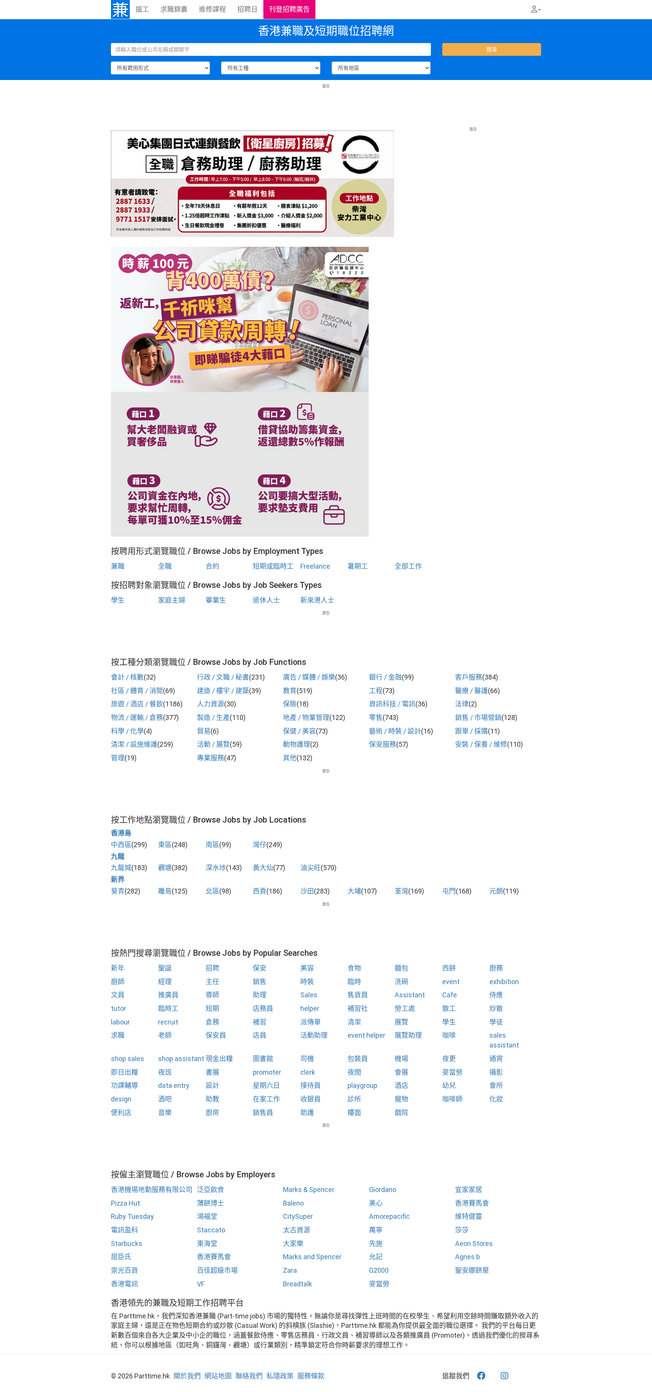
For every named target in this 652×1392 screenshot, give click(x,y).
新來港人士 (317, 600)
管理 (118, 758)
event (451, 982)
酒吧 (165, 1099)
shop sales (127, 1059)
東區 (165, 845)
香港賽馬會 (472, 1203)
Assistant (410, 995)
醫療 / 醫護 (471, 691)
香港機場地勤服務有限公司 (151, 1190)
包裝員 (358, 1059)
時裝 (307, 982)
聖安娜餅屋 (472, 1270)
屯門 (449, 891)
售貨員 (358, 995)
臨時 (354, 982)
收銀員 (310, 1099)
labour (120, 1022)
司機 (307, 1059)
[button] (536, 9)
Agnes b (467, 1257)
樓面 (354, 1113)
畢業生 (216, 600)
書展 (212, 1072)
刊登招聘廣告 (289, 9)
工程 (376, 691)
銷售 (259, 982)
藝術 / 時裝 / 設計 (395, 731)
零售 (376, 717)
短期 (212, 1008)
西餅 (449, 968)
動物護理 (296, 744)
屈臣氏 (121, 1257)
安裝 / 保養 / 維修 (481, 744)
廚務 (496, 968)
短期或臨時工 (273, 566)
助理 (259, 995)
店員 (259, 1035)
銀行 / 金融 (385, 677)
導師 (212, 995)
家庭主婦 (171, 600)
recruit (168, 1022)
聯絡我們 (249, 1376)
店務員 (263, 1008)
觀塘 (165, 868)
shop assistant (181, 1059)
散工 (449, 1008)
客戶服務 (468, 677)
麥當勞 (452, 1072)
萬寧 (376, 1230)
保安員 (216, 1035)
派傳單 (310, 1022)
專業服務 (210, 758)
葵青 (118, 891)
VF (201, 1284)
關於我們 (187, 1376)
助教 (212, 1099)
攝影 (496, 1072)
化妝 (496, 1099)
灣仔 (259, 845)
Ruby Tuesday (132, 1216)
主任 (212, 982)
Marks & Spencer (308, 1190)
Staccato (211, 1230)
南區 (212, 845)
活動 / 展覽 (213, 744)
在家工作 (266, 1099)
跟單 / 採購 (471, 731)
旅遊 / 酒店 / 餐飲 (137, 704)
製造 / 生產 (213, 717)
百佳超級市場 (217, 1270)
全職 (165, 566)
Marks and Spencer (312, 1257)
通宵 (496, 1059)
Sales (308, 995)
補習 (259, 1022)
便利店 (121, 1113)
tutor (118, 1008)
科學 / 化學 (127, 731)
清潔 (354, 1022)
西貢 (259, 891)
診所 (354, 1099)
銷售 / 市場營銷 (478, 717)
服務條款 (310, 1376)
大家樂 (293, 1243)
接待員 (310, 1085)
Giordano (382, 1190)
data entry (173, 1085)
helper (309, 1008)
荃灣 (401, 891)
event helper (366, 1035)
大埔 (354, 891)
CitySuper (298, 1216)
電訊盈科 (124, 1230)
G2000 (379, 1270)
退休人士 (266, 600)
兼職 (118, 566)
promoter (267, 1072)
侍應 (496, 995)
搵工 (142, 9)
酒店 (401, 1085)
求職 (118, 1035)
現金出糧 (219, 1059)
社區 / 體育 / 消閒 (137, 691)
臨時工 (168, 1008)
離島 (165, 891)
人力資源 (210, 704)
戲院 (401, 1113)
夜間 (354, 1072)
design (121, 1099)
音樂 (165, 1113)
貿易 (204, 731)
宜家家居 (468, 1190)
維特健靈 (468, 1216)
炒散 (496, 1008)
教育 (290, 691)
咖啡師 (452, 1099)
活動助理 (314, 1035)
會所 (496, 1085)
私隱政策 (280, 1376)
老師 (165, 1035)
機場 (401, 1059)
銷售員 (263, 1113)
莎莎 (462, 1230)
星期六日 (266, 1085)
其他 (290, 758)
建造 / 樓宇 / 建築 (223, 691)
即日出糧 (124, 1072)
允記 (376, 1257)
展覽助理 (408, 1035)
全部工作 (408, 566)
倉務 (212, 1022)
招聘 (212, 968)
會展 (401, 1072)
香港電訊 (124, 1284)
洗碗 (401, 982)
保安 (259, 968)
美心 (376, 1203)
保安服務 (382, 744)
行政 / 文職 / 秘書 (223, 677)
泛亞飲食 (210, 1190)
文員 (118, 995)
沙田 (307, 891)
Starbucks (126, 1243)
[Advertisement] (326, 106)
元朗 (496, 891)
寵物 (401, 1099)
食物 (354, 968)
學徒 (496, 1022)
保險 (290, 704)
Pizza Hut (125, 1203)
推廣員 (168, 995)
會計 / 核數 (127, 677)
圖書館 (263, 1059)
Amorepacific (389, 1216)
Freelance (315, 566)
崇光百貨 (124, 1270)
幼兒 (449, 1085)
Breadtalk (297, 1284)
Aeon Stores (474, 1243)
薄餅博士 (210, 1203)
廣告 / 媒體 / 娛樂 (309, 677)
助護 (307, 1113)
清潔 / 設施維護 (134, 744)
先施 (376, 1243)
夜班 (165, 1072)
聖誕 (165, 968)
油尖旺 (310, 868)
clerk (307, 1072)
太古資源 (296, 1230)
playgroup (362, 1085)
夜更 (449, 1059)
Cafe (449, 995)
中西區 (121, 845)
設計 (212, 1085)
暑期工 (358, 566)
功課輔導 (124, 1085)
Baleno (293, 1203)
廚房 (212, 1113)
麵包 (401, 968)
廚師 (118, 982)
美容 (307, 968)
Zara (290, 1270)
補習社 (358, 1008)
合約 (212, 566)
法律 (462, 704)
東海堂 (207, 1243)
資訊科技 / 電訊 (392, 704)
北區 (212, 891)
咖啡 (449, 1035)
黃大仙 (263, 868)
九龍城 (121, 868)
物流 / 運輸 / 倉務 (137, 717)
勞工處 (405, 1008)
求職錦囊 (174, 9)
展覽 (401, 1022)
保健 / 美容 (299, 731)
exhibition (504, 982)
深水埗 (216, 868)
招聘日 (247, 9)
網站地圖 (218, 1376)
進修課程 (212, 9)
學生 (118, 600)
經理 (165, 982)
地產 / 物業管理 (306, 717)
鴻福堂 (207, 1216)
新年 (118, 968)
